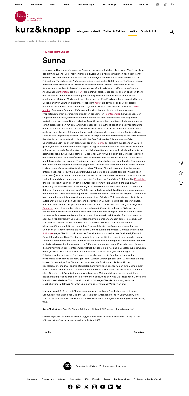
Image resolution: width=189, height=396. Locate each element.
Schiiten (64, 91)
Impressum (32, 379)
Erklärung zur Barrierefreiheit (147, 379)
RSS (87, 379)
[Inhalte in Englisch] (172, 4)
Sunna (67, 41)
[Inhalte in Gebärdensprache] (165, 4)
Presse (107, 379)
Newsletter (75, 379)
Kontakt (96, 379)
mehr (143, 4)
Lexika (31, 41)
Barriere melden (122, 379)
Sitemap (62, 379)
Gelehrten (47, 208)
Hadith (100, 142)
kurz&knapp (20, 41)
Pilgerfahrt (140, 179)
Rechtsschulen (113, 113)
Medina (46, 110)
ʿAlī (81, 91)
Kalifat (98, 102)
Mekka (135, 106)
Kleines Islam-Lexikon (47, 41)
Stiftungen (48, 233)
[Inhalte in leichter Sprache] (157, 4)
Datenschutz (48, 379)
